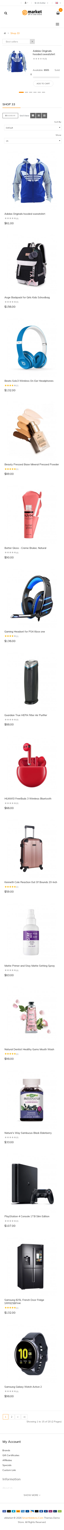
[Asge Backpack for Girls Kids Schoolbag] (32, 264)
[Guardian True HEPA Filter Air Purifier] (32, 681)
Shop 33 (15, 33)
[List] (38, 115)
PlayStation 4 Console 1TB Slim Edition (26, 1216)
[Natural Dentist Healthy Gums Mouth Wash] (32, 1016)
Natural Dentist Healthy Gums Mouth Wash (29, 1049)
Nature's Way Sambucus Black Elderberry (28, 1132)
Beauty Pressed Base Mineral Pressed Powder (31, 464)
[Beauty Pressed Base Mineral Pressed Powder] (32, 431)
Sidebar (11, 116)
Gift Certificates (10, 1455)
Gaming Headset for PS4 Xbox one (24, 631)
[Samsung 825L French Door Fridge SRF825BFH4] (32, 1266)
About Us (7, 1487)
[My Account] (26, 2)
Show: (59, 135)
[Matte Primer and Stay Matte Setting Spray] (32, 932)
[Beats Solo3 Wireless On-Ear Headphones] (32, 347)
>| (24, 1416)
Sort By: (58, 122)
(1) (17, 385)
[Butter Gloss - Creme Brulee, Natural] (32, 514)
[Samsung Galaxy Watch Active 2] (32, 1353)
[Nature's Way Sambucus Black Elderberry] (32, 1099)
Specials (6, 1465)
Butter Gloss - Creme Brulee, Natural (25, 548)
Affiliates (7, 1460)
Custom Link (9, 1470)
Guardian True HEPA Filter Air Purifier (25, 715)
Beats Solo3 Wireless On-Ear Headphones (28, 380)
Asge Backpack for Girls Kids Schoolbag (27, 297)
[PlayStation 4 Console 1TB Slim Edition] (32, 1183)
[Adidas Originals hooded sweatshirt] (16, 61)
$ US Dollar (40, 3)
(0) (45, 58)
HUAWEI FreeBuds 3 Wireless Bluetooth (27, 798)
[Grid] (33, 115)
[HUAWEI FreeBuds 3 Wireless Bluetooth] (32, 765)
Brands (6, 1450)
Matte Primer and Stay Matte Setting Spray (29, 965)
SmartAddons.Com (32, 1517)
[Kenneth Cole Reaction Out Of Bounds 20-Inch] (32, 848)
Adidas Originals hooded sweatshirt (44, 52)
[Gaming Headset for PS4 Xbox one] (32, 598)
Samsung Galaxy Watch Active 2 (23, 1386)
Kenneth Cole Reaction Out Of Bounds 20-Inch (30, 882)
